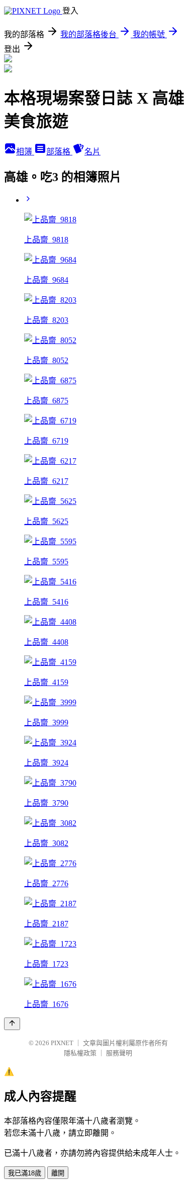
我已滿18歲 (24, 1173)
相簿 (25, 151)
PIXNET (62, 1043)
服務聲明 (119, 1053)
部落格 (59, 151)
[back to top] (12, 1023)
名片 (92, 151)
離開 (57, 1173)
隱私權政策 (80, 1053)
